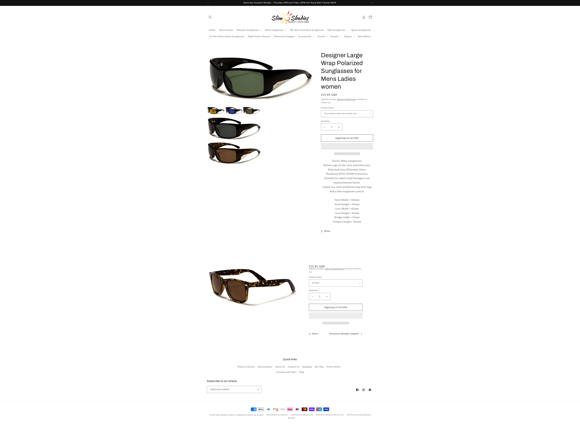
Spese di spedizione (346, 99)
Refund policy (265, 367)
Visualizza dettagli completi (344, 333)
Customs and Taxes (286, 372)
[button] (347, 146)
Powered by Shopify (254, 415)
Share (327, 231)
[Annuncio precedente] (208, 3)
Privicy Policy (333, 367)
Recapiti (291, 418)
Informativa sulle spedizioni (359, 415)
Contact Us (294, 367)
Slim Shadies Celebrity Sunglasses (231, 415)
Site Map (319, 367)
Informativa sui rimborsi (277, 415)
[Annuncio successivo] (372, 3)
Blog (301, 372)
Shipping (307, 367)
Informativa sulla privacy (302, 415)
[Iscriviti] (258, 389)
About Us (280, 367)
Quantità (325, 121)
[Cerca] (210, 17)
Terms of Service (246, 367)
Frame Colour (327, 108)
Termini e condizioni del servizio (330, 415)
